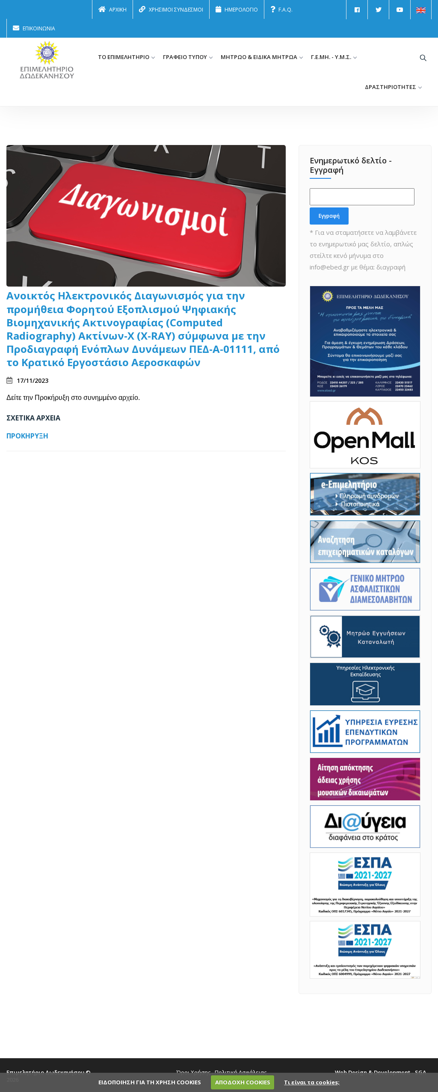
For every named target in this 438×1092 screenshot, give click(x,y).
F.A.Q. (285, 9)
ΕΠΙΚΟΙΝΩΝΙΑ (39, 28)
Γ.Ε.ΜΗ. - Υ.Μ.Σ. (331, 57)
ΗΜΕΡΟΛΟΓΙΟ (241, 9)
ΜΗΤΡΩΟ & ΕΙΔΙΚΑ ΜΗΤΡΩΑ (259, 57)
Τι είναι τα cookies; (312, 1082)
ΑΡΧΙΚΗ (118, 9)
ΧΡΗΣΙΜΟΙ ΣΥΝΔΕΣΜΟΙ (176, 9)
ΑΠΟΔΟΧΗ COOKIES (242, 1082)
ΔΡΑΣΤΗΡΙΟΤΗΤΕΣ (390, 87)
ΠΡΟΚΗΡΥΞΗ (27, 436)
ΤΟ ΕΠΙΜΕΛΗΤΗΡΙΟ (123, 57)
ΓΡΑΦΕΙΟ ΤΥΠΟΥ (185, 57)
